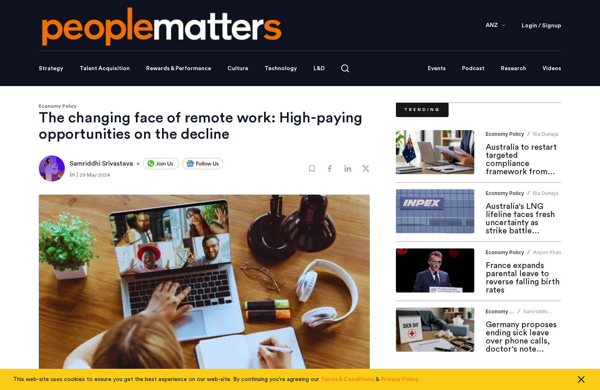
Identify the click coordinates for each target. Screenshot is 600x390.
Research (513, 68)
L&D (319, 68)
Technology (280, 68)
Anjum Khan (547, 252)
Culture (237, 68)
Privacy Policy (400, 379)
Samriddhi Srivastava (536, 314)
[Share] (330, 168)
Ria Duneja (545, 134)
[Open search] (345, 68)
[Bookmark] (312, 168)
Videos (551, 68)
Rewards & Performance (178, 68)
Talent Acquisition (105, 68)
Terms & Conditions (347, 379)
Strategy (51, 68)
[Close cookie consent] (581, 379)
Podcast (473, 68)
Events (437, 68)
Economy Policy (58, 106)
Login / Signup (541, 26)
